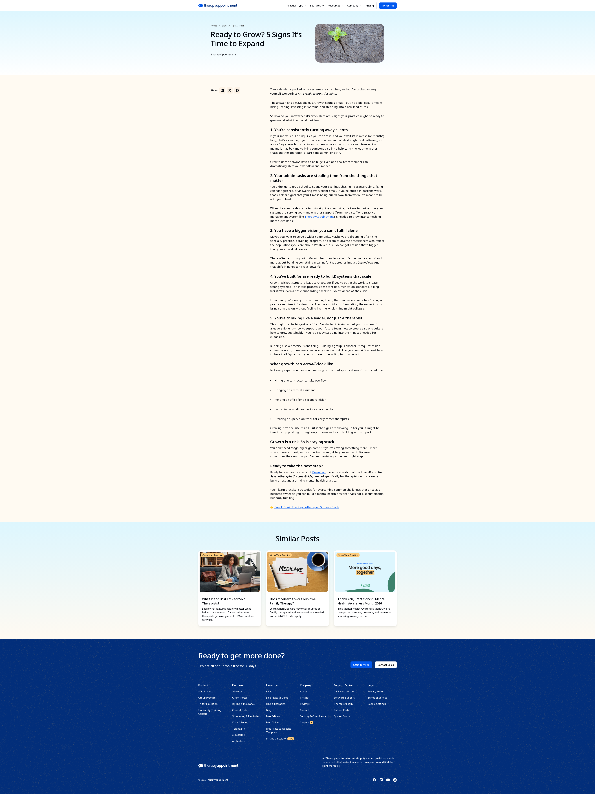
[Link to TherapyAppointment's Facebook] (374, 780)
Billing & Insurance (243, 704)
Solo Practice (205, 691)
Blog (268, 710)
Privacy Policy (375, 691)
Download (319, 472)
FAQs (269, 691)
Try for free (388, 5)
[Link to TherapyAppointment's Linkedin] (381, 780)
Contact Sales (386, 665)
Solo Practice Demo (277, 697)
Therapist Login (343, 704)
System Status (342, 716)
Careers (306, 722)
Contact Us (306, 710)
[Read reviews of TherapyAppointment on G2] (395, 780)
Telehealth (238, 728)
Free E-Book (273, 716)
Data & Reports (241, 722)
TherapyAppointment (319, 216)
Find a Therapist (275, 704)
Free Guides (273, 722)
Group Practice (207, 697)
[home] (217, 6)
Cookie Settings (377, 704)
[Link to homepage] (218, 766)
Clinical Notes (240, 710)
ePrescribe (238, 735)
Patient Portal (342, 710)
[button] (296, 5)
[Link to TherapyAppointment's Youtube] (388, 780)
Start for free (361, 665)
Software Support (344, 697)
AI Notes (237, 691)
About (303, 691)
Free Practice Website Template (278, 730)
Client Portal (239, 697)
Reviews (305, 704)
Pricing (370, 5)
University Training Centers (209, 711)
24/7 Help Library (344, 691)
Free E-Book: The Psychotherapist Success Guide (306, 507)
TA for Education (208, 704)
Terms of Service (377, 697)
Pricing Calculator (279, 738)
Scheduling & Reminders (246, 716)
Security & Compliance (313, 716)
